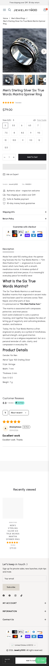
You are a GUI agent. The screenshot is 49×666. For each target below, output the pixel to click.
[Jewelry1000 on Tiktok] (22, 595)
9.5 (39, 133)
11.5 (31, 140)
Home (5, 18)
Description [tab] (8, 249)
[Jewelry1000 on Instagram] (16, 595)
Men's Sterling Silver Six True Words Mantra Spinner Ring (13, 532)
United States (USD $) (24, 645)
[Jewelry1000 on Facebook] (4, 595)
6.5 (29, 125)
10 (5, 140)
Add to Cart (31, 661)
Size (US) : (8, 120)
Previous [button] (5, 51)
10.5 (14, 140)
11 (22, 140)
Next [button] (44, 51)
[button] (8, 103)
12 (39, 140)
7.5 (6, 133)
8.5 (22, 133)
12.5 (6, 147)
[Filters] (5, 412)
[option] (24, 50)
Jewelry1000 (13, 522)
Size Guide (41, 120)
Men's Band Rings (18, 18)
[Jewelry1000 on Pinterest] (10, 595)
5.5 (13, 125)
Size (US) (7, 659)
